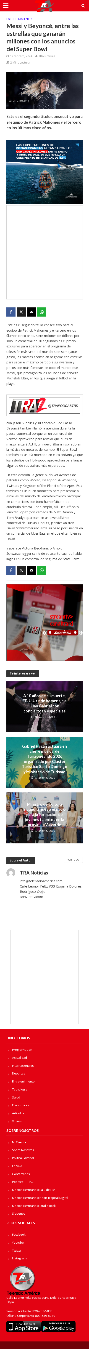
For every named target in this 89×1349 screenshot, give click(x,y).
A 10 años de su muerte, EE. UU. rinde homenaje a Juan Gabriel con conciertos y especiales (44, 703)
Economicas (20, 1105)
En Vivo (17, 1166)
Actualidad (19, 1058)
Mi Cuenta (19, 1142)
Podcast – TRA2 (23, 1182)
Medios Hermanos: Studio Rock (34, 1206)
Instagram (19, 1258)
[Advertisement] (44, 252)
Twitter (16, 1250)
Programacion (22, 1050)
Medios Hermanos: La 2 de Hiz (33, 1190)
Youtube (18, 1242)
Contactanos (21, 1174)
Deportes (18, 1073)
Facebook (19, 1234)
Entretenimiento (19, 19)
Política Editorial (23, 1158)
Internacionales (23, 1066)
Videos (17, 1121)
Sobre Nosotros (23, 1150)
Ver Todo (73, 859)
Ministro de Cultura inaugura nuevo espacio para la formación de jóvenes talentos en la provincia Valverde (44, 814)
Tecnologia (19, 1089)
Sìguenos (18, 1213)
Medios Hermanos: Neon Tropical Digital (40, 1198)
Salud (16, 1097)
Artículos (18, 1113)
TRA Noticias (47, 56)
